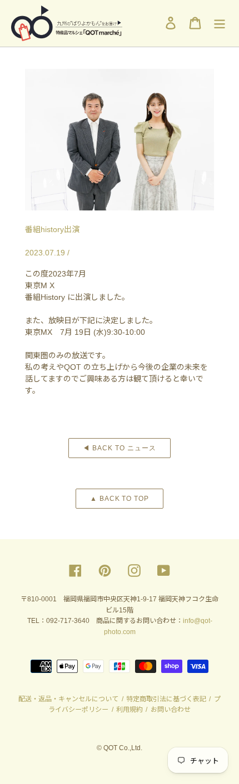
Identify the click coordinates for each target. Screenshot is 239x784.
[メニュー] (219, 23)
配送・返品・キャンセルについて (69, 699)
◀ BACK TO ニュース (119, 448)
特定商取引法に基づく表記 (166, 699)
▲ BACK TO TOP (119, 498)
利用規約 (129, 709)
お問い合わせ (170, 709)
